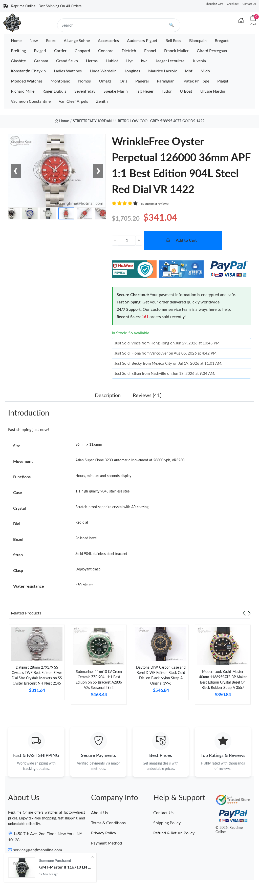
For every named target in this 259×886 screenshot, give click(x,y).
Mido (205, 71)
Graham (41, 61)
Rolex (51, 41)
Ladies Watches (68, 71)
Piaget (222, 81)
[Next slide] (249, 613)
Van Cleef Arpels (73, 101)
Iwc (144, 61)
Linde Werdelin (103, 71)
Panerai (142, 81)
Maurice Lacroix (162, 71)
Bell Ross (173, 41)
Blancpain (198, 41)
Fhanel (150, 51)
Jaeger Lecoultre (170, 61)
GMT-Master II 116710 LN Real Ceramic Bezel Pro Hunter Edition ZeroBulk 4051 (65, 867)
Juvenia (199, 61)
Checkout (233, 4)
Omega (105, 81)
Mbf (188, 71)
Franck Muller (176, 51)
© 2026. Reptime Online (229, 830)
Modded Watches (26, 81)
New (34, 41)
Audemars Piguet (142, 41)
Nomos (84, 81)
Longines (132, 71)
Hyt (129, 61)
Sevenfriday (84, 91)
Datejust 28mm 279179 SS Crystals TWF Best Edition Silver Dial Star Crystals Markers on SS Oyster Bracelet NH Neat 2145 (37, 675)
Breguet (222, 41)
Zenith (102, 101)
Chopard (82, 51)
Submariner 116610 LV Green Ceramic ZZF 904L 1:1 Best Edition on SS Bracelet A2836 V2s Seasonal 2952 (99, 680)
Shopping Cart (214, 4)
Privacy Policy (103, 833)
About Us (99, 813)
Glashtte (18, 61)
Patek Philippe (196, 81)
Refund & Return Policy (174, 833)
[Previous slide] (244, 613)
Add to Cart (186, 240)
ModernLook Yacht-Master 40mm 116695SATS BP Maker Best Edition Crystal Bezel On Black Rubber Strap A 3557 (223, 680)
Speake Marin (115, 91)
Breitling (18, 51)
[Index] (241, 20)
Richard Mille (22, 91)
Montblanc (60, 81)
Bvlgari (40, 51)
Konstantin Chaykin (28, 71)
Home (16, 41)
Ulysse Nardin (212, 91)
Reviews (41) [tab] (147, 395)
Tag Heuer (145, 91)
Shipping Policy (167, 823)
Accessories (108, 41)
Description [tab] (108, 395)
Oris (123, 81)
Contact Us (249, 4)
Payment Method (106, 843)
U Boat (186, 91)
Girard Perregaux (212, 51)
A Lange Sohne (77, 41)
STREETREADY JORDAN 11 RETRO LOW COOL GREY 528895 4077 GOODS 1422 (138, 121)
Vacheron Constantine (31, 101)
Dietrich (129, 51)
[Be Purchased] (21, 867)
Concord (106, 51)
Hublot (112, 61)
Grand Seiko (67, 61)
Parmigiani (166, 81)
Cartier (60, 51)
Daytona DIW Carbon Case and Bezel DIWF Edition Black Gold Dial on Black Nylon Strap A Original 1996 (161, 675)
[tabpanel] (37, 665)
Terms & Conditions (108, 823)
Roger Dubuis (54, 91)
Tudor (167, 91)
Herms (92, 61)
